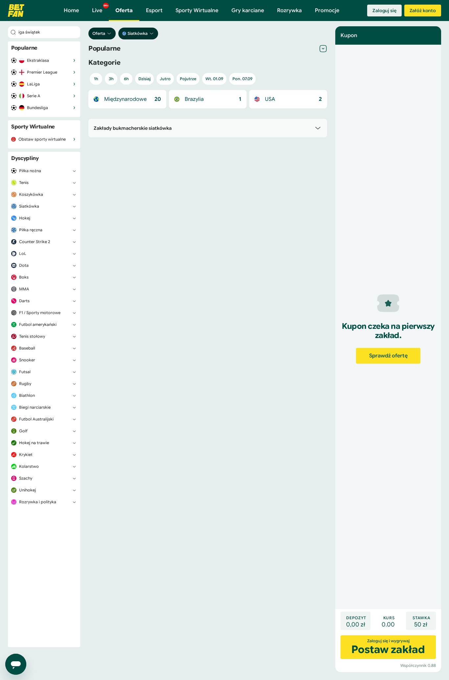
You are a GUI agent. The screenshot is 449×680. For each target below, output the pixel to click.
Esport (154, 10)
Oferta (124, 10)
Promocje (327, 10)
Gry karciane (247, 10)
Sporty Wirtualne (197, 10)
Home (71, 10)
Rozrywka (289, 10)
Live (100, 9)
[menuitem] (44, 60)
